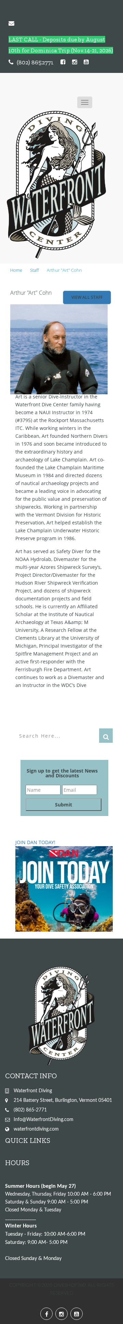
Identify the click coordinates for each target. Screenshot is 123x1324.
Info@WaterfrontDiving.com (43, 1119)
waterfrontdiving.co (34, 1129)
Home (16, 270)
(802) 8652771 (35, 62)
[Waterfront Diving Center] (56, 184)
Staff (34, 270)
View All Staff (86, 297)
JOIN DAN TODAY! (35, 842)
